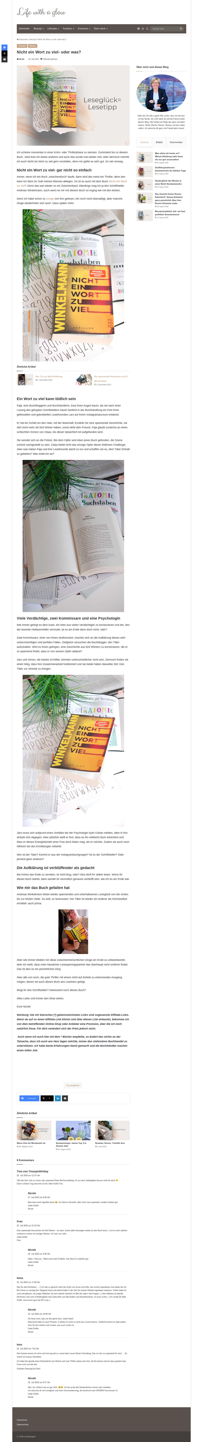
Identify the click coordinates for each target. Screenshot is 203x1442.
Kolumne (83, 28)
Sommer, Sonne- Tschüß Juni (110, 1143)
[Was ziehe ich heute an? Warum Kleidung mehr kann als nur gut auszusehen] (144, 157)
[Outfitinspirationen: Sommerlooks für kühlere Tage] (144, 171)
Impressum (22, 1420)
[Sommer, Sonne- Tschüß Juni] (112, 1130)
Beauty (38, 28)
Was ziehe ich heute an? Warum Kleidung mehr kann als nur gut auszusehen (169, 156)
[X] (4, 53)
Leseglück (74, 1085)
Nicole (21, 59)
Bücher (33, 46)
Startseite (24, 28)
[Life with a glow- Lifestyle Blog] (42, 12)
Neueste (144, 142)
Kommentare (176, 142)
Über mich (100, 28)
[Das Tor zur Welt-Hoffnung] (25, 379)
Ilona (20, 1278)
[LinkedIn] (58, 1098)
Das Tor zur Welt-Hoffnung (49, 376)
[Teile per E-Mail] (65, 1098)
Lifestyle (52, 28)
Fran (20, 1221)
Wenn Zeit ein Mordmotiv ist (31, 1143)
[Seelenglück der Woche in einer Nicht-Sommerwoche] (144, 184)
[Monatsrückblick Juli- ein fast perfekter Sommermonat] (144, 215)
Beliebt (159, 142)
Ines (19, 1344)
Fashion (67, 28)
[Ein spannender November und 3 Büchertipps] (84, 379)
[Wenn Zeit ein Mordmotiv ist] (34, 1130)
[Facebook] (4, 47)
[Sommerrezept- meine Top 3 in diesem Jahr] (73, 1130)
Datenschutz (23, 1424)
